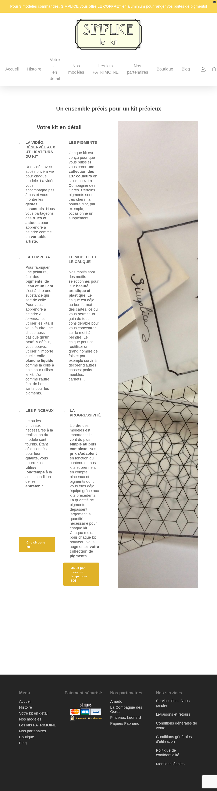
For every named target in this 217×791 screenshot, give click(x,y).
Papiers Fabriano (124, 723)
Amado (116, 701)
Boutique (165, 69)
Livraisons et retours (173, 714)
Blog (186, 69)
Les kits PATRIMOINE (105, 69)
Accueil (12, 69)
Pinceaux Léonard (125, 717)
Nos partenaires (137, 69)
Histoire (34, 69)
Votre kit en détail (55, 69)
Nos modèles (76, 69)
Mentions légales (170, 764)
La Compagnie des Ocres (126, 709)
